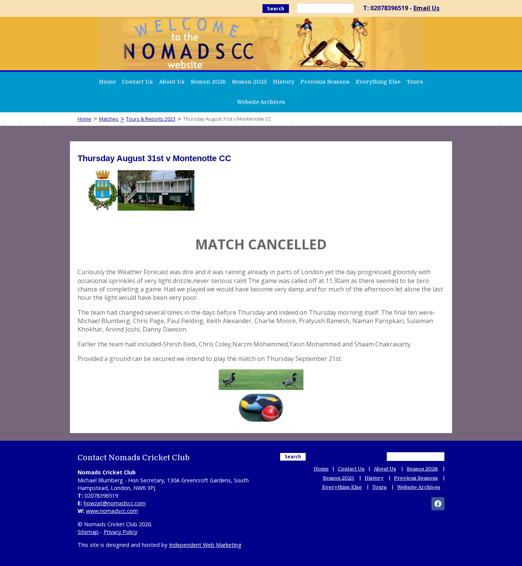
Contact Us (137, 82)
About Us (172, 82)
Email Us (426, 8)
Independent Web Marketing (205, 544)
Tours (415, 82)
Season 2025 (249, 82)
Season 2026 (208, 82)
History (283, 82)
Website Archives (261, 102)
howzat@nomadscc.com (115, 503)
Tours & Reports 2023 (150, 118)
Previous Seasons (325, 82)
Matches (108, 118)
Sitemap (88, 531)
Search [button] (275, 8)
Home (107, 82)
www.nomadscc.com (112, 510)
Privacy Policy (120, 531)
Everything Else (378, 82)
